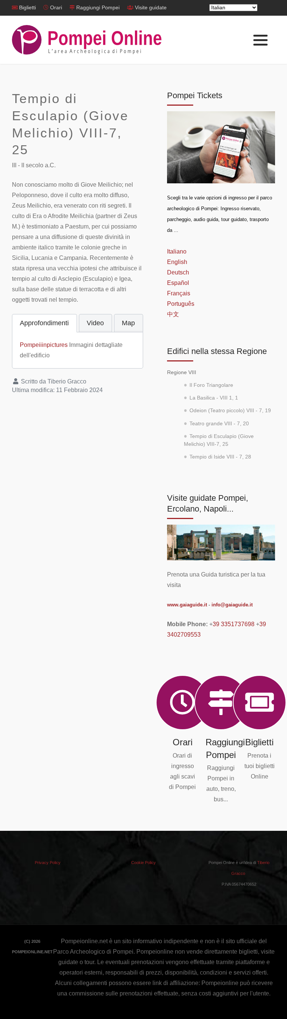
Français (178, 293)
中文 (173, 314)
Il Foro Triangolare (211, 385)
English (177, 262)
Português (180, 304)
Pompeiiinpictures (44, 345)
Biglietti (27, 7)
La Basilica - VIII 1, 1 (213, 398)
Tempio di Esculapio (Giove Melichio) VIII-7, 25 (219, 440)
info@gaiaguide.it (232, 605)
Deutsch (178, 272)
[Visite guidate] (221, 542)
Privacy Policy (48, 862)
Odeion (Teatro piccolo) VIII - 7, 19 (230, 410)
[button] (260, 40)
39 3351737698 (233, 624)
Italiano (176, 251)
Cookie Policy (143, 862)
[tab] (44, 323)
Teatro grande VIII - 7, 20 (219, 423)
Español (178, 283)
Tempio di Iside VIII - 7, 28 (220, 457)
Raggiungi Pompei (98, 7)
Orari (56, 7)
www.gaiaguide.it (187, 605)
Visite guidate (151, 7)
